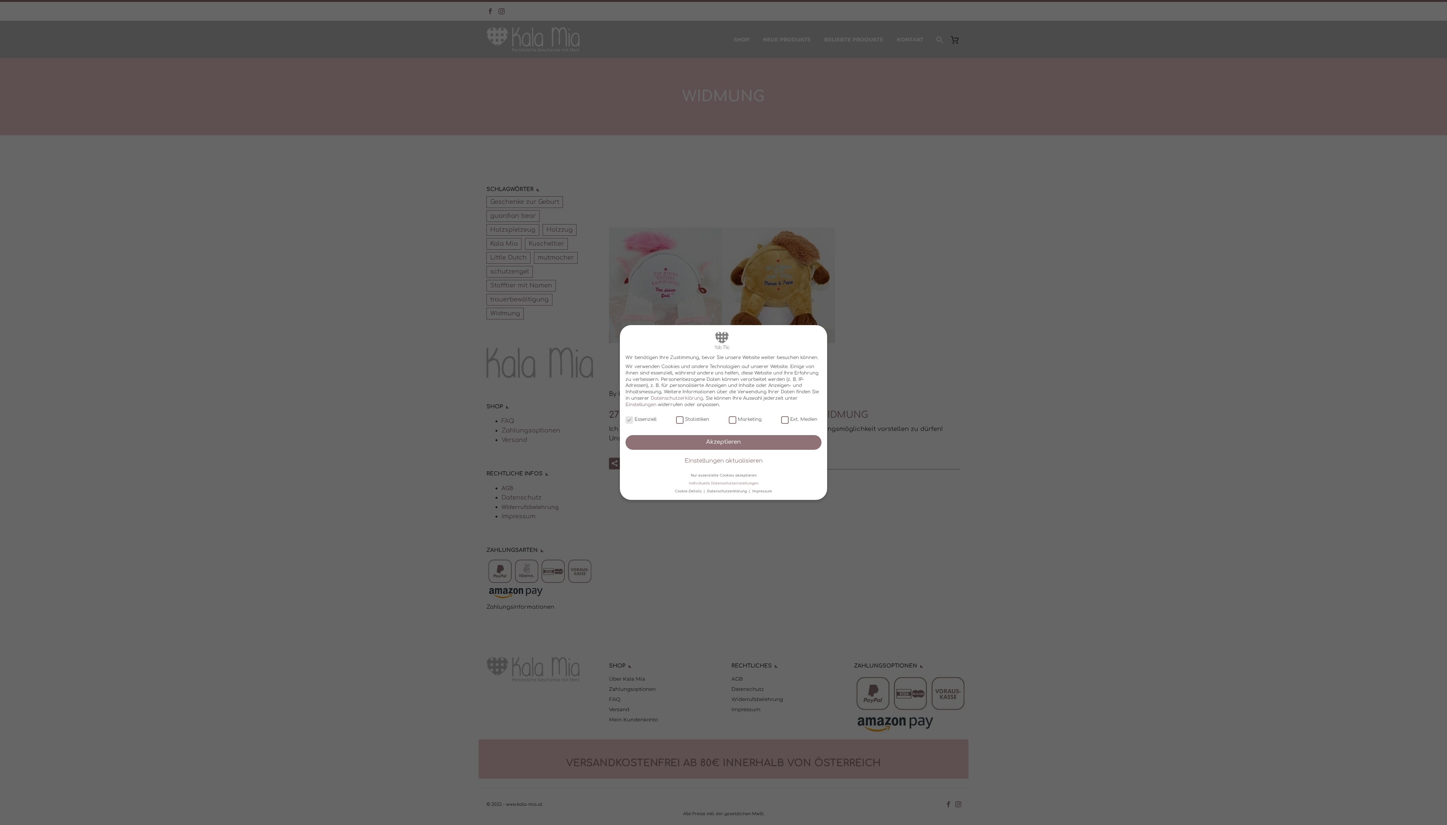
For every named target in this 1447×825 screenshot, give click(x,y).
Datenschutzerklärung (677, 398)
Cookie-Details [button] (689, 491)
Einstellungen (641, 404)
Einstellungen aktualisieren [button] (724, 461)
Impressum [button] (762, 491)
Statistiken (697, 419)
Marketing (750, 419)
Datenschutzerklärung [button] (727, 491)
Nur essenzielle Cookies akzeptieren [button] (724, 475)
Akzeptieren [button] (723, 442)
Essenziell (645, 419)
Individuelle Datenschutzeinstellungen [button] (724, 483)
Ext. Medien (803, 419)
